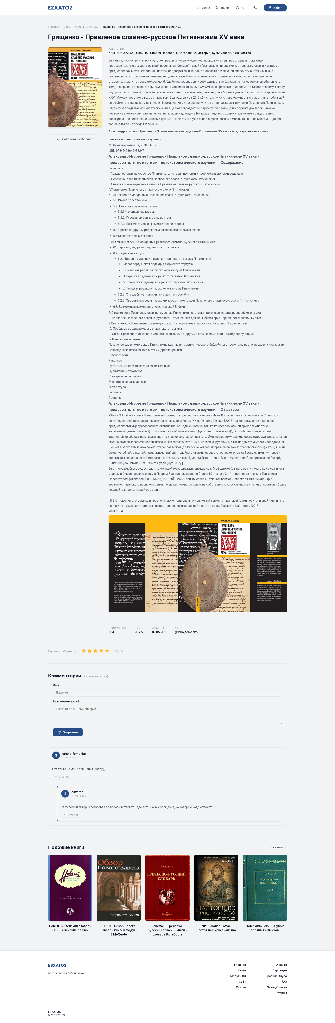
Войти (277, 8)
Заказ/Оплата (277, 987)
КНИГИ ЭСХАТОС (86, 26)
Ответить (64, 776)
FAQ (284, 981)
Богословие (187, 53)
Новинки (142, 53)
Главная (53, 26)
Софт (242, 981)
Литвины (280, 992)
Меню (205, 8)
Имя (56, 685)
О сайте (281, 964)
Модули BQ (238, 976)
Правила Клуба (276, 976)
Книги (67, 26)
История (204, 53)
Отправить (70, 732)
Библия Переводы (163, 53)
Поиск (224, 8)
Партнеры (280, 970)
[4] (101, 651)
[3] (95, 651)
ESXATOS (57, 965)
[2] (89, 651)
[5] (107, 651)
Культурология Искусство (231, 53)
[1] (231, 431)
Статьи (241, 987)
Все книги (276, 847)
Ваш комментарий (66, 701)
